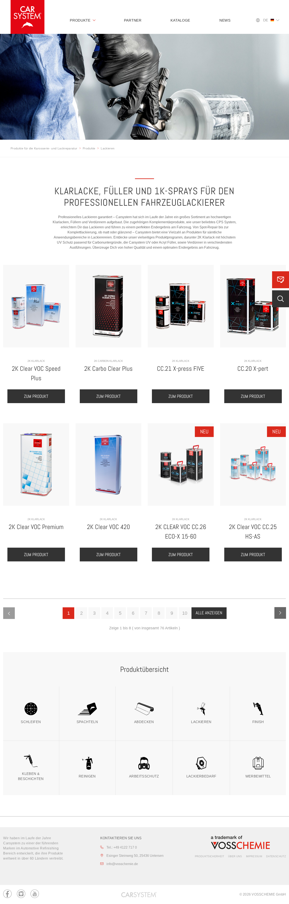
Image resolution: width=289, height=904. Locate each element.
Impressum (254, 856)
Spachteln (87, 722)
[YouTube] (34, 894)
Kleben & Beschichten (31, 776)
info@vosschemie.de (122, 864)
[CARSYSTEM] (27, 17)
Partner (133, 20)
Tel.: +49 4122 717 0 (121, 847)
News (225, 20)
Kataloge (180, 20)
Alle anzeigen (209, 613)
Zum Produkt (36, 396)
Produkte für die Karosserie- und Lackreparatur (44, 148)
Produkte (80, 20)
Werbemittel (258, 776)
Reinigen (87, 776)
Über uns (235, 856)
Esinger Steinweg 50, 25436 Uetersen (135, 855)
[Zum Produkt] (36, 306)
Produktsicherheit (209, 856)
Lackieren (201, 722)
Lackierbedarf (201, 776)
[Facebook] (7, 894)
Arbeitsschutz (144, 776)
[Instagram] (21, 894)
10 (184, 613)
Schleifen (31, 722)
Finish (258, 722)
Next (280, 613)
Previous (9, 613)
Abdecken (144, 722)
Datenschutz (276, 856)
